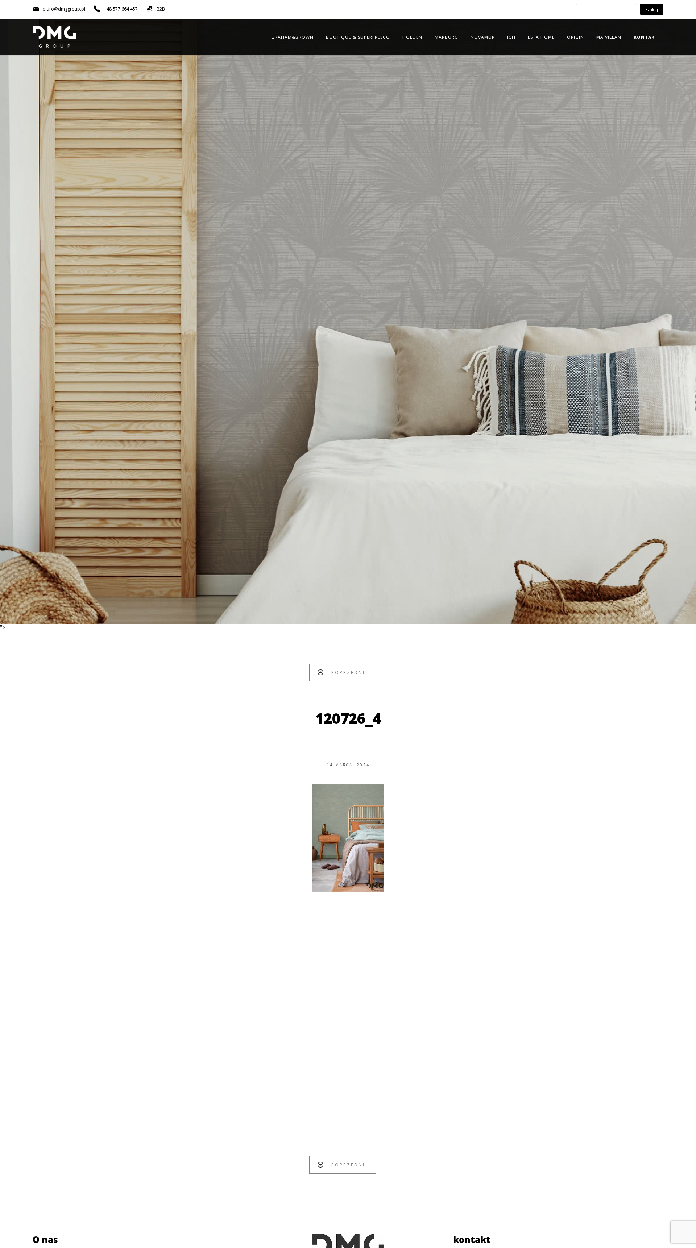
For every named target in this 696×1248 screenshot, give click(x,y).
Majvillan (608, 37)
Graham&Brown (292, 37)
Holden (412, 37)
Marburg (446, 37)
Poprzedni (348, 672)
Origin (575, 37)
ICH (511, 37)
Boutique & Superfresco (358, 37)
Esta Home (541, 37)
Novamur (483, 37)
